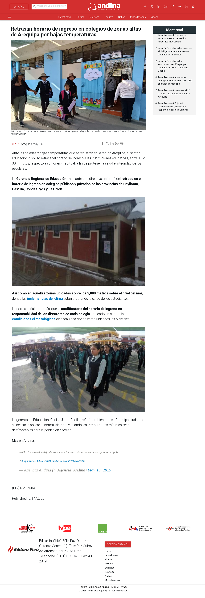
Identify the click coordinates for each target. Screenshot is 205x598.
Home (108, 551)
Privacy (123, 587)
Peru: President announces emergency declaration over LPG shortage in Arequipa (175, 80)
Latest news (64, 17)
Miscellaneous (138, 17)
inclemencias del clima (45, 299)
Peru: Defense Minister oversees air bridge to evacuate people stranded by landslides (175, 51)
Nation (121, 17)
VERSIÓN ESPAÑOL (117, 544)
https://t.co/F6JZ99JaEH (36, 460)
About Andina (101, 587)
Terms (114, 587)
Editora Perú (86, 587)
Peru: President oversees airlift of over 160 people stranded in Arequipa (174, 93)
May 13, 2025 (99, 470)
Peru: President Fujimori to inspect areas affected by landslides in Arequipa (172, 38)
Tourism (108, 17)
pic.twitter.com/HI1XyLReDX (69, 460)
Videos (154, 17)
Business (94, 17)
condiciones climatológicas (34, 319)
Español (19, 6)
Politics (80, 17)
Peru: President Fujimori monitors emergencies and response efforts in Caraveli (173, 106)
